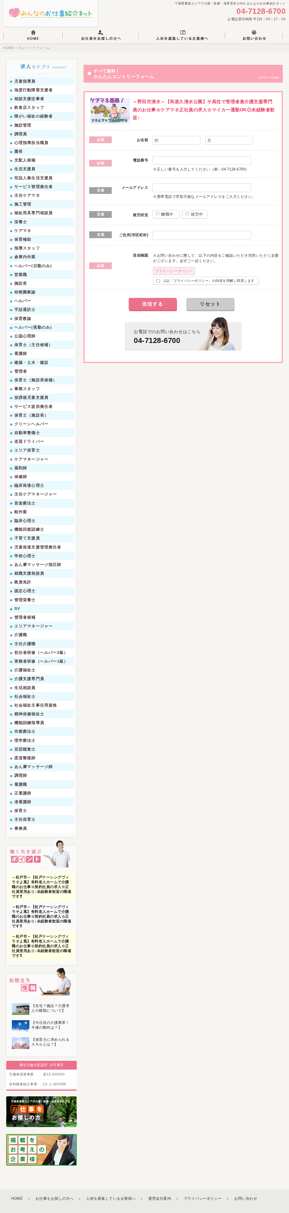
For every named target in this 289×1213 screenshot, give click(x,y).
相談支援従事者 (29, 98)
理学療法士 (25, 740)
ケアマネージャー (31, 459)
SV (17, 608)
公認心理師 (25, 336)
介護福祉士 (25, 670)
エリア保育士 (27, 450)
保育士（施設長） (31, 415)
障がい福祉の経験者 (33, 116)
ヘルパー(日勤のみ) (33, 266)
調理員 (20, 134)
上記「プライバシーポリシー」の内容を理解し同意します (208, 281)
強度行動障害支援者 (33, 90)
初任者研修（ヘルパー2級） (41, 652)
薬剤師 (20, 468)
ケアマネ (22, 230)
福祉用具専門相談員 (33, 213)
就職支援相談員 (29, 573)
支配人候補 (25, 160)
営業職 (20, 274)
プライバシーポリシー (174, 271)
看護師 (20, 353)
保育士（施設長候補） (35, 380)
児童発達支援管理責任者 (37, 547)
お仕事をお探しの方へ (55, 1198)
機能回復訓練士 (29, 529)
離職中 (168, 214)
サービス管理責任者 (33, 186)
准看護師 (22, 802)
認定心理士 (25, 590)
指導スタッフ (27, 248)
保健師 (20, 476)
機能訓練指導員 (29, 722)
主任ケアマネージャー (35, 494)
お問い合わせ (245, 1198)
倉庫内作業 (25, 256)
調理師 (20, 775)
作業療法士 (25, 731)
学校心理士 (25, 556)
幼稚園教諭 (25, 292)
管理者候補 (25, 617)
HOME (8, 48)
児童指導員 (25, 81)
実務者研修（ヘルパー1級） (41, 661)
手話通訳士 (25, 309)
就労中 (197, 214)
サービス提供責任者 (33, 406)
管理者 (20, 371)
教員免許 (22, 582)
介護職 (20, 634)
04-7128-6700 (261, 11)
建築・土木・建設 (31, 362)
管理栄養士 (25, 599)
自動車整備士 (27, 432)
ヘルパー (22, 300)
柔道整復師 (25, 758)
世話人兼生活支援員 (33, 178)
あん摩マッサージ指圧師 (37, 564)
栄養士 (20, 222)
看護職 (20, 784)
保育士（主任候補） (33, 344)
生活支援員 (25, 169)
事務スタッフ (27, 388)
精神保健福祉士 (29, 714)
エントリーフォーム (34, 48)
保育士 (20, 810)
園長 (18, 151)
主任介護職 (25, 643)
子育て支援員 (27, 538)
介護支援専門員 (29, 678)
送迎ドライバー (29, 441)
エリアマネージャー (33, 626)
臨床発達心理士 (29, 485)
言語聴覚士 (25, 749)
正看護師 (22, 793)
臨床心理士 (25, 520)
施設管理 (22, 125)
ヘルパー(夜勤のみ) (33, 327)
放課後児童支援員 (31, 397)
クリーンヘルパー (31, 424)
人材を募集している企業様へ (111, 1198)
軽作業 (20, 512)
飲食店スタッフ (29, 107)
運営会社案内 (159, 1198)
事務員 (20, 828)
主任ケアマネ (27, 195)
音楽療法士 (25, 503)
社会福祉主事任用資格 (35, 705)
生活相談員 (25, 687)
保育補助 (22, 239)
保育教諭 (22, 318)
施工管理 (22, 204)
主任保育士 (25, 819)
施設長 (20, 283)
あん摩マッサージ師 (33, 766)
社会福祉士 (25, 696)
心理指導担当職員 (31, 142)
